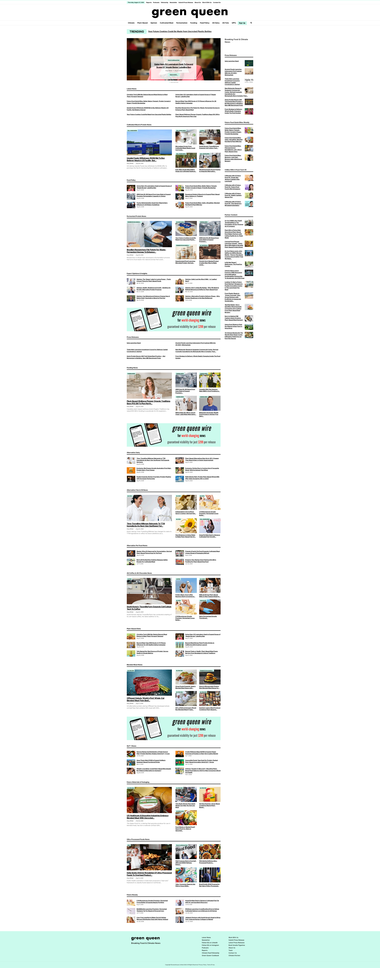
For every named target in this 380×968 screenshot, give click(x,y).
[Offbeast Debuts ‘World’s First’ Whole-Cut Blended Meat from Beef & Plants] (149, 683)
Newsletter (173, 2)
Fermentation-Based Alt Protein (134, 222)
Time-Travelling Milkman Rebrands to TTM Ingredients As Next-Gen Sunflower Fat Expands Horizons (196, 31)
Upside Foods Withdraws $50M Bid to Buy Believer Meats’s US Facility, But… (146, 159)
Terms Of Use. (211, 964)
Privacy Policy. (203, 964)
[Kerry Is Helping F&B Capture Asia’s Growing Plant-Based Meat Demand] (249, 318)
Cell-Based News (132, 130)
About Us (198, 2)
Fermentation (181, 23)
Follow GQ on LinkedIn (210, 943)
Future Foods (180, 222)
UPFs (234, 23)
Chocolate (203, 600)
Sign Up (242, 23)
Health (178, 868)
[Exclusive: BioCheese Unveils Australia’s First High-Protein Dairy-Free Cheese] (131, 470)
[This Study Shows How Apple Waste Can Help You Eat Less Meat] (186, 794)
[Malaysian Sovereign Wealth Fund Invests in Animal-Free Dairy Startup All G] (210, 403)
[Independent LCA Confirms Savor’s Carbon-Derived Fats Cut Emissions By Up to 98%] (186, 502)
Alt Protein (130, 670)
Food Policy (204, 23)
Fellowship (164, 2)
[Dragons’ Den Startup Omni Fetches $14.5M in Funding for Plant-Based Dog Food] (179, 562)
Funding (193, 23)
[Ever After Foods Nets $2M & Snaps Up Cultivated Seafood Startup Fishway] (186, 160)
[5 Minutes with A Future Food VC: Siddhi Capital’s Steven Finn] (249, 195)
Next (220, 59)
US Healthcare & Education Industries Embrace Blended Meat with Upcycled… (147, 816)
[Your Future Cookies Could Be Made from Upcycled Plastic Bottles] (186, 228)
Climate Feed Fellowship (210, 953)
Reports (149, 2)
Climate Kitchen (234, 955)
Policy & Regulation (181, 845)
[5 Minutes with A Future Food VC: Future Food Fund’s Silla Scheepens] (249, 187)
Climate (131, 23)
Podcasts (156, 2)
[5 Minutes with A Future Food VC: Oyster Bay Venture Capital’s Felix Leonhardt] (249, 178)
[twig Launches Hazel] (249, 63)
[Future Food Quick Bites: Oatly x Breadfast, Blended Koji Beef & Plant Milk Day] (179, 205)
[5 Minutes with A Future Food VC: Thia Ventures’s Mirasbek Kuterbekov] (249, 204)
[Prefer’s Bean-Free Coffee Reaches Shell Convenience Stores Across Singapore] (186, 585)
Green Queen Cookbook (210, 955)
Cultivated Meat (166, 23)
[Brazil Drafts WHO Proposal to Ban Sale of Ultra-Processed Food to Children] (210, 874)
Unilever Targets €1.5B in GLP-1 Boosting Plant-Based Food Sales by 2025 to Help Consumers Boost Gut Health (203, 770)
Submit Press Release (186, 2)
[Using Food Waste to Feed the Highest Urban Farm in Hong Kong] (249, 327)
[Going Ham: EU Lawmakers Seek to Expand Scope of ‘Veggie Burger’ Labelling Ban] (131, 188)
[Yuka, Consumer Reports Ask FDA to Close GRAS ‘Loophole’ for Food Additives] (186, 874)
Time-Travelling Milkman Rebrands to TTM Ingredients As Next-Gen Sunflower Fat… (146, 524)
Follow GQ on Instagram (210, 945)
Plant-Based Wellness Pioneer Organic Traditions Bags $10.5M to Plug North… (148, 402)
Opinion (154, 23)
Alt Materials (204, 245)
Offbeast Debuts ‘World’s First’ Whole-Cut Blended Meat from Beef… (145, 699)
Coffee (202, 130)
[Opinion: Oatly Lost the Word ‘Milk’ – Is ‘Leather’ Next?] (179, 281)
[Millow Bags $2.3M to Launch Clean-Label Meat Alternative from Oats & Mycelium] (186, 403)
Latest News (206, 937)
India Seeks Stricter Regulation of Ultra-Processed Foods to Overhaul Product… (149, 874)
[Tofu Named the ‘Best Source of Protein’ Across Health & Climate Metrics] (131, 653)
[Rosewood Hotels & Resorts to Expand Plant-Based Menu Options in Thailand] (179, 196)
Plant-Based (142, 23)
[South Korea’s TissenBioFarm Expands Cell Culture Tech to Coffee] (210, 136)
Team (231, 950)
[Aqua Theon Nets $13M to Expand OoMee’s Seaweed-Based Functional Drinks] (131, 762)
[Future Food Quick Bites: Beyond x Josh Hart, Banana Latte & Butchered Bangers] (249, 157)
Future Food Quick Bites (174, 54)
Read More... (174, 71)
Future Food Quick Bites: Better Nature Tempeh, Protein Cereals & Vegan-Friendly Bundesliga (173, 61)
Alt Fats (225, 23)
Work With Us (207, 2)
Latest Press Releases (237, 943)
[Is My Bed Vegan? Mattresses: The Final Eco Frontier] (249, 264)
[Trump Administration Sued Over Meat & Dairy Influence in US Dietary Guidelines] (131, 205)
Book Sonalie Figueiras (237, 945)
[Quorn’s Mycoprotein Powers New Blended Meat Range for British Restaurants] (210, 677)
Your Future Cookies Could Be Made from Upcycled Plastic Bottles (149, 114)
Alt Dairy (215, 23)
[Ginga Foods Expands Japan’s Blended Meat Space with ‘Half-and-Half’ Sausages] (186, 677)
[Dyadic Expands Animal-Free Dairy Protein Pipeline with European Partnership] (131, 479)
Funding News (204, 222)
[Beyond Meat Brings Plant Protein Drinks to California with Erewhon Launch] (179, 645)
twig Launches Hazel (134, 343)
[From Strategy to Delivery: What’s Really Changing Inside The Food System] (249, 111)
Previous (128, 59)
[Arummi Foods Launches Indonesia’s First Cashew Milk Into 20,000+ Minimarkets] (249, 71)
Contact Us (217, 2)
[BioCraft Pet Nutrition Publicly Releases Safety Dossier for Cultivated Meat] (131, 562)
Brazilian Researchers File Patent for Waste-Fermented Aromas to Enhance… (146, 250)
